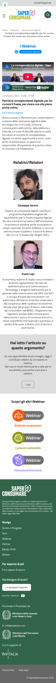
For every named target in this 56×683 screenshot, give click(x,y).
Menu (4, 16)
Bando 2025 (9, 549)
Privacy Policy (8, 670)
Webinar (15, 30)
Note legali (23, 670)
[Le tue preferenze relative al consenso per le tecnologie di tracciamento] (5, 5)
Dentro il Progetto (12, 528)
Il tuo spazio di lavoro (13, 570)
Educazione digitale (31, 30)
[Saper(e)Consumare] (22, 15)
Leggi (28, 384)
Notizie (6, 554)
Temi (4, 533)
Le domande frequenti (17, 587)
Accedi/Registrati (42, 2)
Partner (6, 544)
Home (5, 30)
